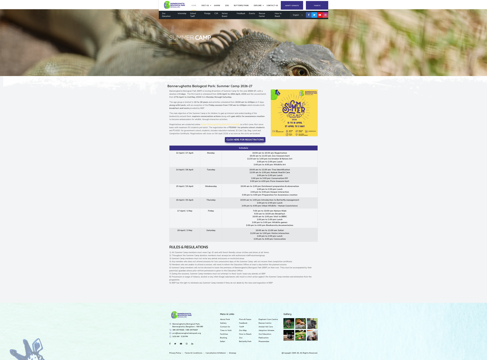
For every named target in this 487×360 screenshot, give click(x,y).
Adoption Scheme (266, 330)
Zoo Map (243, 330)
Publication (264, 338)
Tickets (317, 6)
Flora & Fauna (245, 319)
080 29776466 (178, 330)
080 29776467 (192, 330)
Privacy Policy (175, 353)
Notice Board (225, 15)
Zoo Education (166, 15)
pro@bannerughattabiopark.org (186, 333)
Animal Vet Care (266, 327)
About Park (225, 319)
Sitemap (232, 353)
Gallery (223, 323)
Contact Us (225, 327)
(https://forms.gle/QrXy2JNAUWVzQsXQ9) (220, 124)
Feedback (241, 13)
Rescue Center (262, 15)
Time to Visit (226, 330)
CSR (216, 13)
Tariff (241, 327)
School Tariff (193, 15)
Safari (222, 341)
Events (252, 13)
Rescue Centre (265, 323)
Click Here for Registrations (245, 139)
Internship (182, 13)
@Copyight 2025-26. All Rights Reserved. (300, 353)
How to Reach (278, 15)
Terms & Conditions (194, 353)
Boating (223, 338)
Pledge (207, 13)
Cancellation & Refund (216, 353)
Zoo (240, 338)
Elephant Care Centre (268, 319)
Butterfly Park (245, 341)
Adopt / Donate (292, 6)
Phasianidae (264, 341)
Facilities (224, 334)
